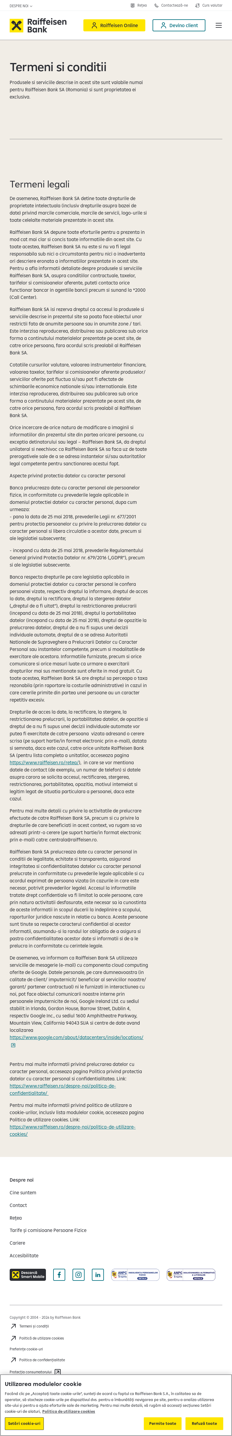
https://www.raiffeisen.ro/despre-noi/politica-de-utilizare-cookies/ (73, 1130)
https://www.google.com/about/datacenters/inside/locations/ (76, 1037)
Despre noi (19, 6)
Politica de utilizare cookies (68, 1411)
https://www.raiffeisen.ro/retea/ (44, 762)
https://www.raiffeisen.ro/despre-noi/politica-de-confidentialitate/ (63, 1089)
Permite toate (162, 1423)
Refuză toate (204, 1423)
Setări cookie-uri (24, 1423)
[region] (116, 1405)
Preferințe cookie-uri (26, 1349)
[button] (218, 25)
